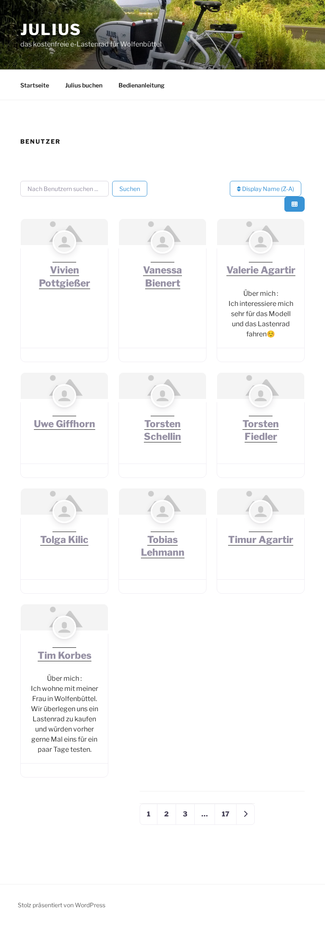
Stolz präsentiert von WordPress (61, 905)
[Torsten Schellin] (162, 412)
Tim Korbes (64, 655)
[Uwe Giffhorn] (64, 412)
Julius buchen (83, 85)
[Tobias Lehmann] (162, 528)
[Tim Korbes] (64, 644)
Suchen (129, 188)
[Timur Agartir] (260, 528)
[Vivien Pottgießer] (64, 258)
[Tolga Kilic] (64, 528)
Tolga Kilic (64, 540)
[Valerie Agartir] (260, 258)
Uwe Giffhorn (64, 424)
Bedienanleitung (141, 85)
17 (225, 814)
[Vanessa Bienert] (162, 258)
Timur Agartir (260, 540)
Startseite (34, 85)
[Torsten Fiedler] (260, 412)
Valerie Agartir (260, 270)
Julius (51, 29)
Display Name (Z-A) (267, 188)
